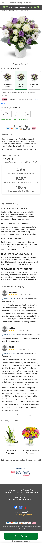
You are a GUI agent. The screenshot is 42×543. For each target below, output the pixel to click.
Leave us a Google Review (21, 514)
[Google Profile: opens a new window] (21, 507)
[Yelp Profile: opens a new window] (26, 507)
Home (3, 10)
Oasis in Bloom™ (23, 299)
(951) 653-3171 (21, 497)
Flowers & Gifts (12, 10)
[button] (37, 538)
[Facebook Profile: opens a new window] (16, 507)
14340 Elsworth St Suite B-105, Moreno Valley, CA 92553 (21, 493)
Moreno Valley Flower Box (21, 2)
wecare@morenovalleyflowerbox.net (21, 499)
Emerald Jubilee (22, 354)
